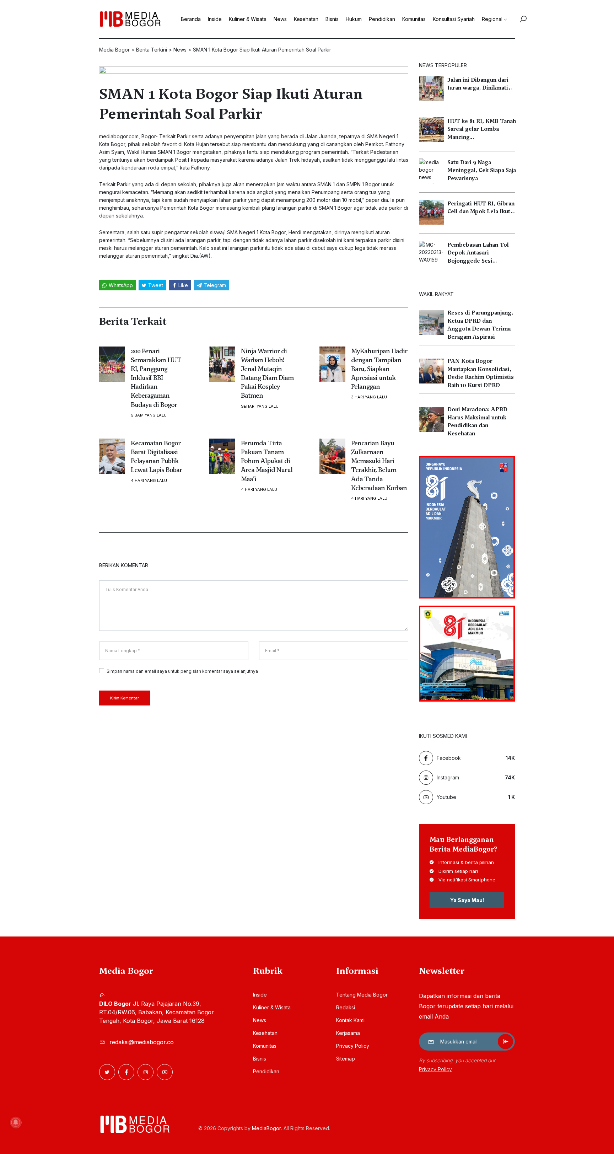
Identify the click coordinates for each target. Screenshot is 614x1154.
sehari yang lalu (260, 406)
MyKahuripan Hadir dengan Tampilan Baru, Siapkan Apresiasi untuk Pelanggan (379, 369)
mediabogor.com (119, 136)
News (280, 19)
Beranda (191, 19)
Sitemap (345, 1059)
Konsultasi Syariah (454, 19)
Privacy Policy (352, 1046)
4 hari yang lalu (149, 481)
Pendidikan (382, 19)
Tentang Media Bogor (362, 995)
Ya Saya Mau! (467, 900)
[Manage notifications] (15, 1122)
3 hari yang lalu (369, 397)
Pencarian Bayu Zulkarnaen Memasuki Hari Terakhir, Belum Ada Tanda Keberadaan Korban (379, 465)
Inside (215, 19)
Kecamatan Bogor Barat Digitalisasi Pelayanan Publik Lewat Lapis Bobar (156, 456)
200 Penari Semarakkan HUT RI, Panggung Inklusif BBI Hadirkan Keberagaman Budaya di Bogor (156, 378)
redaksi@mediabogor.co (141, 1042)
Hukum (354, 19)
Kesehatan (306, 19)
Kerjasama (348, 1033)
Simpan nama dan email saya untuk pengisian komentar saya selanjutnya (182, 671)
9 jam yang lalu (149, 415)
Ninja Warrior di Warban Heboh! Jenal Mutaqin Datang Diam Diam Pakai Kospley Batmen (267, 373)
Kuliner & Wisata (247, 19)
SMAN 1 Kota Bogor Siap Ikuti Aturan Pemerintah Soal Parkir (230, 103)
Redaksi (345, 1007)
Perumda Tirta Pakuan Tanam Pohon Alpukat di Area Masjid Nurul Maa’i (266, 461)
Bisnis (332, 19)
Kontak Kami (350, 1020)
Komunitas (414, 19)
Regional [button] (492, 19)
